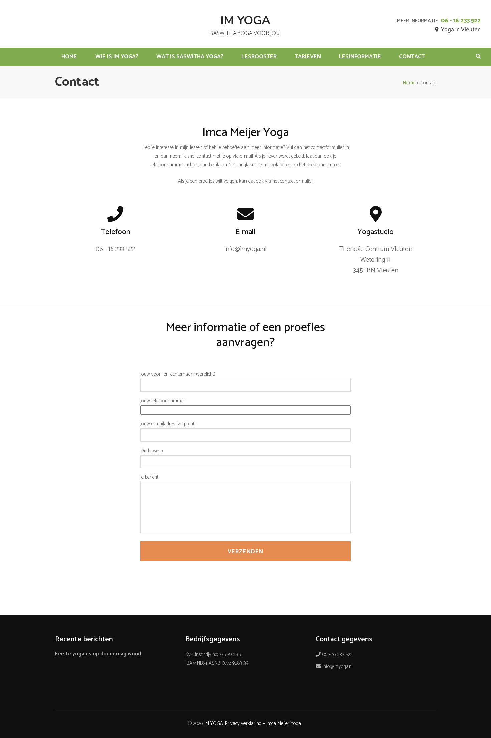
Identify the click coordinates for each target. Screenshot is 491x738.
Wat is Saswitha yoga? (189, 57)
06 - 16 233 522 (461, 21)
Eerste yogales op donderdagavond (98, 654)
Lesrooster (259, 57)
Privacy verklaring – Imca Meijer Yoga (263, 723)
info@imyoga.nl (337, 666)
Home (69, 57)
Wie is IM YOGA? (116, 57)
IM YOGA (245, 20)
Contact (412, 57)
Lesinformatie (360, 57)
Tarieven (308, 57)
